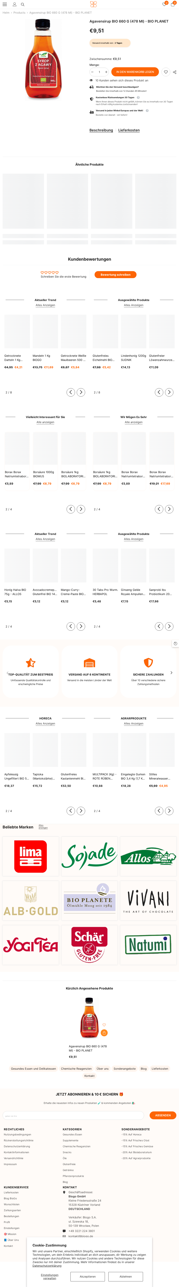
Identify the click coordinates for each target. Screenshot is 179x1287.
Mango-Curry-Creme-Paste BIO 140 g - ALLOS (72, 592)
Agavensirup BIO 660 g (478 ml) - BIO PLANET (88, 1048)
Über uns (103, 1068)
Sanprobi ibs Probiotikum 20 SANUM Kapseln (160, 592)
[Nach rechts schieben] (81, 392)
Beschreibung (101, 130)
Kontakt (89, 1076)
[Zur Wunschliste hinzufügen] (104, 1024)
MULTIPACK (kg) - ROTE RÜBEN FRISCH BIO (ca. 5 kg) (105, 777)
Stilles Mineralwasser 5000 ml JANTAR (160, 777)
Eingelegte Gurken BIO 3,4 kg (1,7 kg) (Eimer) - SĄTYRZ (133, 777)
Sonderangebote (125, 1068)
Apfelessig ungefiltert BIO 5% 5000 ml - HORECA (16, 777)
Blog (144, 1068)
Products (19, 12)
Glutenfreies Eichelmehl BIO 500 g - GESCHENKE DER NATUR (104, 358)
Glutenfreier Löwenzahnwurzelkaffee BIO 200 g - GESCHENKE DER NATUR (162, 358)
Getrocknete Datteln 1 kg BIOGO (12, 358)
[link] (166, 72)
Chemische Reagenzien (76, 1068)
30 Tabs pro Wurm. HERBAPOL (105, 592)
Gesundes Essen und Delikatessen (33, 1068)
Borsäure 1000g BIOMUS (43, 474)
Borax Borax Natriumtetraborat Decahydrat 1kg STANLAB (17, 474)
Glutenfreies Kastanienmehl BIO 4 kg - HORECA (73, 777)
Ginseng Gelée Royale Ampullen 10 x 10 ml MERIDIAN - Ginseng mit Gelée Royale (133, 592)
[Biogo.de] (31, 856)
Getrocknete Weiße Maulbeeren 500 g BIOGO (73, 358)
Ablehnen (126, 1276)
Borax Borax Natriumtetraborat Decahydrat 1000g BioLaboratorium (133, 474)
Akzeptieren (88, 1276)
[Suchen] (23, 4)
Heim (6, 12)
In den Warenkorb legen (135, 72)
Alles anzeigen (43, 826)
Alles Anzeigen (45, 305)
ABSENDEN (163, 1115)
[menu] (5, 4)
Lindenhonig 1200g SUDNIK (133, 358)
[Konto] (15, 4)
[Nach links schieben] (71, 392)
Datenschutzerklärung (47, 1265)
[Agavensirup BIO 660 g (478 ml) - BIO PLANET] (89, 1018)
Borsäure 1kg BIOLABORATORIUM (73, 474)
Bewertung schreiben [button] (116, 274)
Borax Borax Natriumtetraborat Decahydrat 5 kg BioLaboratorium (162, 474)
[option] (43, 60)
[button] (133, 112)
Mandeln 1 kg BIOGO (41, 358)
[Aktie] (173, 72)
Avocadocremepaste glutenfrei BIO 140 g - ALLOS (45, 592)
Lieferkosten (129, 130)
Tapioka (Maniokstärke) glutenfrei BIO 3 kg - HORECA (45, 777)
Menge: (94, 65)
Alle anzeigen (45, 422)
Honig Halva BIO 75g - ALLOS (15, 592)
